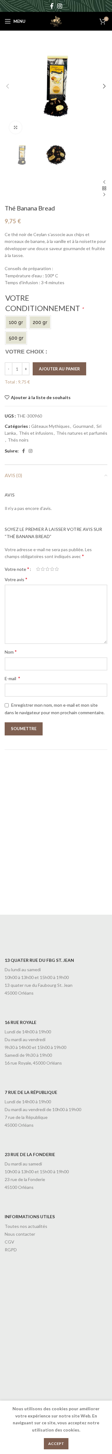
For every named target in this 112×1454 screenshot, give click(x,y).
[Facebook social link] (51, 6)
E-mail (12, 678)
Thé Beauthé (19, 829)
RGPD (11, 1249)
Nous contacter (20, 1234)
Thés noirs (18, 440)
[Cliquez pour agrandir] (15, 127)
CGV (9, 1241)
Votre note (17, 568)
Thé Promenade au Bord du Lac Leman (29, 894)
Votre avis (16, 579)
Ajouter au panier (59, 368)
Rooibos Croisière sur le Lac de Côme (81, 832)
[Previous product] (104, 182)
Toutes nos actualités (26, 1226)
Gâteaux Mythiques (50, 426)
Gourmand (83, 426)
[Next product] (104, 195)
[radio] (16, 322)
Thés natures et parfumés (81, 433)
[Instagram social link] (59, 6)
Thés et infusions (36, 433)
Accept (56, 1443)
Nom (11, 652)
